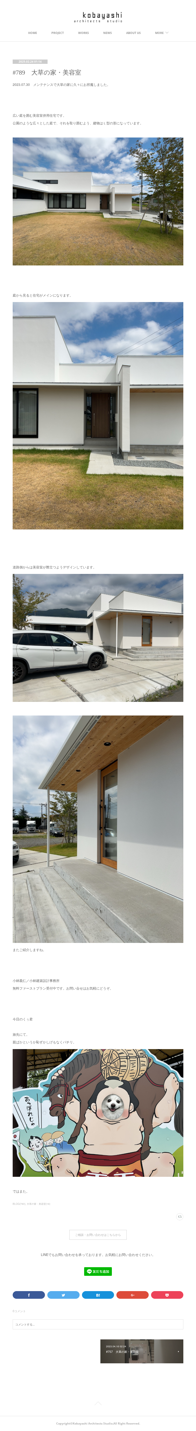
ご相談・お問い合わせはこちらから (98, 1235)
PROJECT (57, 33)
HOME (32, 33)
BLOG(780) (19, 1203)
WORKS (83, 33)
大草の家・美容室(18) (38, 1203)
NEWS (107, 33)
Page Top (98, 1404)
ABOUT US (133, 33)
